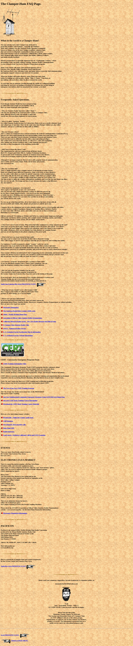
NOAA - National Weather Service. (14, 328)
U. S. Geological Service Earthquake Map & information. (22, 332)
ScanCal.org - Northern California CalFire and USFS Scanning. (24, 435)
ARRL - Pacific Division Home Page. (15, 314)
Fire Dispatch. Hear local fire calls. (14, 424)
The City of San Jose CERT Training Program (18, 388)
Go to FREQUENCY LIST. (10, 635)
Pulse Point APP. (8, 428)
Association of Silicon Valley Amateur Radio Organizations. (22, 318)
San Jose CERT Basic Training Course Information (20, 400)
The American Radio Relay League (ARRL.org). (19, 311)
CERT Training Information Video (14, 364)
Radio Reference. (9, 431)
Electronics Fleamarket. (11, 307)
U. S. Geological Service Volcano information (18, 335)
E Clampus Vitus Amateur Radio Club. (16, 325)
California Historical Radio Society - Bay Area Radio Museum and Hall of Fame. (29, 321)
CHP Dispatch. (8, 421)
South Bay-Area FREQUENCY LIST (13, 566)
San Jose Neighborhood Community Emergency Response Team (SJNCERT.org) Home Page (34, 397)
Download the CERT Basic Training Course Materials (21, 404)
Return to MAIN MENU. (19, 640)
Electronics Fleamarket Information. (15, 513)
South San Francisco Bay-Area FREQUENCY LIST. (18, 284)
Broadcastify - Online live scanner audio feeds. (18, 417)
